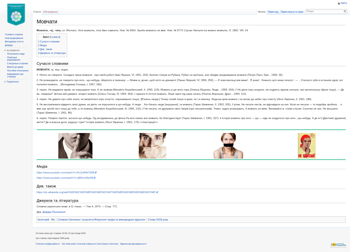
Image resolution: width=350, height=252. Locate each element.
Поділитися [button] (13, 81)
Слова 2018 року (158, 219)
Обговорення (50, 11)
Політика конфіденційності (48, 244)
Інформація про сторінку (15, 75)
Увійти (344, 3)
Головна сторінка (14, 34)
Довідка (9, 45)
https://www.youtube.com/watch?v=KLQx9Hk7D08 (65, 172)
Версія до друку (15, 67)
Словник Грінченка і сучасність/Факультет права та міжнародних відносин (101, 219)
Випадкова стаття (14, 41)
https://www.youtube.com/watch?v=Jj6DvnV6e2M (65, 177)
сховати (55, 37)
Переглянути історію (292, 11)
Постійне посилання (17, 70)
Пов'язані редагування (13, 58)
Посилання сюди (16, 54)
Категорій (43, 219)
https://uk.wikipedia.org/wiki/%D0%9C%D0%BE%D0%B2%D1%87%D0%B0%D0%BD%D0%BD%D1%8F (96, 192)
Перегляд (273, 11)
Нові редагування (14, 38)
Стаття (37, 11)
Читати (261, 11)
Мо (53, 219)
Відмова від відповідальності (133, 244)
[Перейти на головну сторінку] (16, 14)
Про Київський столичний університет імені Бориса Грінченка (90, 244)
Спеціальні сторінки (17, 63)
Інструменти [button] (13, 50)
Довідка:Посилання (53, 211)
